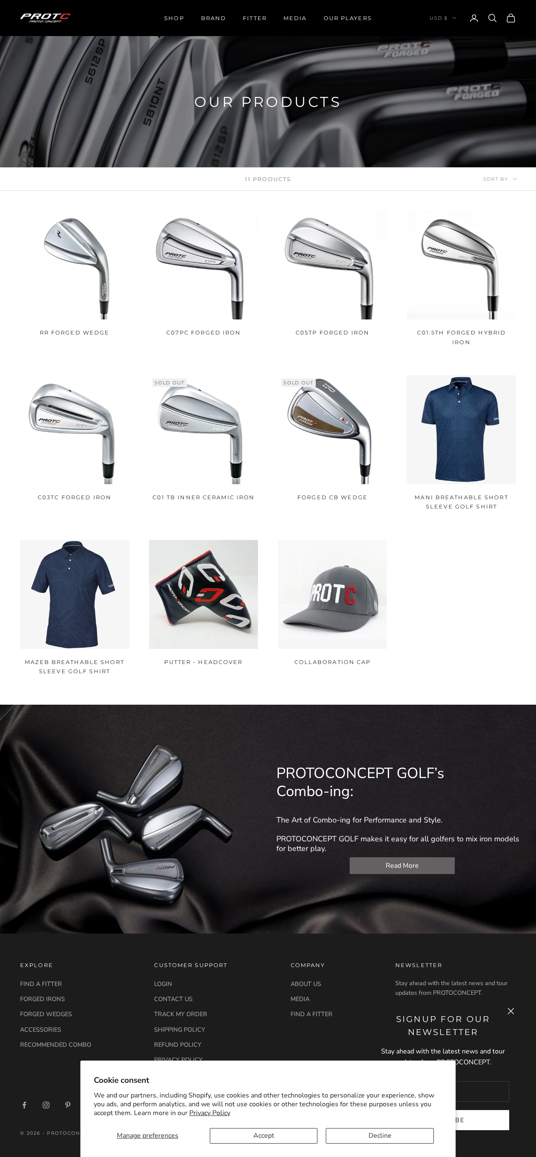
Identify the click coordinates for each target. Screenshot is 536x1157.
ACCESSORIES (40, 1029)
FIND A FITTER (41, 984)
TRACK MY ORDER (180, 1014)
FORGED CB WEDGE (332, 497)
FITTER (255, 18)
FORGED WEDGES (46, 1014)
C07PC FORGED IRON (203, 332)
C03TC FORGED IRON (74, 497)
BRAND (214, 18)
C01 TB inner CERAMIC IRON (203, 497)
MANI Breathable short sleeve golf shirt (461, 502)
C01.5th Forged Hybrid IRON (461, 337)
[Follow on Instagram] (46, 1105)
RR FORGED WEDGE (75, 332)
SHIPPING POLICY (179, 1029)
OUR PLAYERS (348, 18)
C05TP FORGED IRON (332, 332)
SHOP (174, 18)
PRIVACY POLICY (178, 1060)
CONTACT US (173, 999)
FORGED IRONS (42, 999)
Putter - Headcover (203, 662)
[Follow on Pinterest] (68, 1105)
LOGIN (163, 984)
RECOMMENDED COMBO (55, 1044)
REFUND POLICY (177, 1044)
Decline (380, 1135)
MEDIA (295, 18)
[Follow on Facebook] (24, 1105)
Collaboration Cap (332, 662)
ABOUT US (306, 984)
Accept (263, 1135)
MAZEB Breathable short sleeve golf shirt (74, 666)
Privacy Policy (209, 1113)
